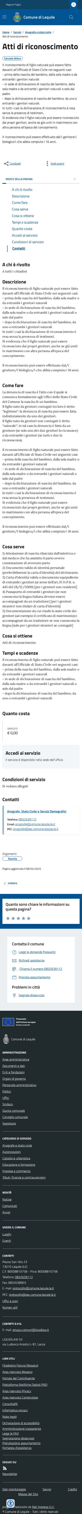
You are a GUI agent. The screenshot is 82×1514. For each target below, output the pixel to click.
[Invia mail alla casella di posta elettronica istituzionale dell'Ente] (33, 1288)
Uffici (5, 1097)
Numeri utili (10, 1307)
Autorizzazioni (11, 1151)
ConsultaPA (10, 1403)
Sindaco (7, 1104)
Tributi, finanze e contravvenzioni (24, 1177)
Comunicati (9, 1205)
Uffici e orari (10, 1301)
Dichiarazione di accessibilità (20, 1423)
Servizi (17, 32)
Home (5, 32)
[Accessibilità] (10, 1503)
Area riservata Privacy (16, 1391)
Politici (6, 1091)
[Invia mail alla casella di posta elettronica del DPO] (31, 1329)
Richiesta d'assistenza (16, 1447)
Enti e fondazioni (13, 1072)
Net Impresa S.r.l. (43, 1506)
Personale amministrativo (19, 1085)
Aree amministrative (15, 1059)
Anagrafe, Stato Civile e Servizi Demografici (36, 811)
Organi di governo (14, 1078)
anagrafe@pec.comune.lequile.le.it (35, 829)
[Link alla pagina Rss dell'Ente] (4, 1468)
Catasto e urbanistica (16, 1158)
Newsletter (9, 1473)
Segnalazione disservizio (18, 1438)
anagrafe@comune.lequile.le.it (35, 824)
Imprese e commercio (16, 1171)
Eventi (6, 1240)
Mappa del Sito (28, 1494)
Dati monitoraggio (14, 1489)
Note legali (9, 1416)
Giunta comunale (13, 1110)
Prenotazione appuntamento (21, 1443)
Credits (72, 1489)
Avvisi (6, 1212)
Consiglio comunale (15, 1117)
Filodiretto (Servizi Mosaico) (20, 1365)
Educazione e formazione (18, 1164)
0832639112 (27, 819)
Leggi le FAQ (10, 1433)
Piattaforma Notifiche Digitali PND (24, 1384)
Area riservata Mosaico (17, 1371)
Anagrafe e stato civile (38, 32)
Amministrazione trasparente (21, 1428)
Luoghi (6, 1234)
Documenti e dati (13, 1065)
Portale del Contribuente (18, 1378)
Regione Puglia (13, 4)
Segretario (9, 1123)
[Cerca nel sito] (69, 17)
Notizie (7, 1199)
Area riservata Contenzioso (20, 1397)
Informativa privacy (15, 1410)
